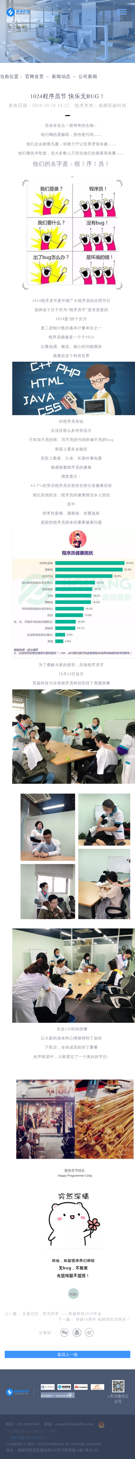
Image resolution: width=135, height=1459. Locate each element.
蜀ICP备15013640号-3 (28, 1437)
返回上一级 (67, 1354)
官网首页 (34, 76)
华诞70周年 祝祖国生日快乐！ (103, 1319)
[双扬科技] (18, 12)
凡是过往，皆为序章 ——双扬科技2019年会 (62, 1313)
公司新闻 (87, 76)
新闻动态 (61, 76)
